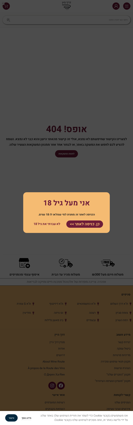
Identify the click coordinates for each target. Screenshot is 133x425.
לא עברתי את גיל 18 (47, 224)
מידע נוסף (26, 418)
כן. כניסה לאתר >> (85, 224)
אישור (11, 418)
